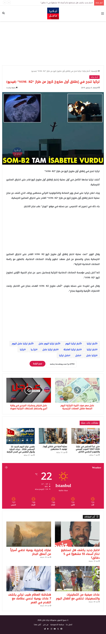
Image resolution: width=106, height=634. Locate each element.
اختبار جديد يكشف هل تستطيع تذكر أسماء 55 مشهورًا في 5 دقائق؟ (80, 553)
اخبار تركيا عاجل (50, 349)
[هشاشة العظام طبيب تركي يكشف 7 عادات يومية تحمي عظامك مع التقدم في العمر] (28, 578)
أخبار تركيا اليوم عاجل (49, 343)
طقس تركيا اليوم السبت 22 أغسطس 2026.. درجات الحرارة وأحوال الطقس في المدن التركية (21, 449)
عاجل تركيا (64, 355)
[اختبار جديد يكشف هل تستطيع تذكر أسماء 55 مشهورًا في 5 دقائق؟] (77, 534)
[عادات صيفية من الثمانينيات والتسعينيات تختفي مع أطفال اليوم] (77, 578)
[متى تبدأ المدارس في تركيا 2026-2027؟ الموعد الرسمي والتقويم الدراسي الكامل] (85, 436)
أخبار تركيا (86, 71)
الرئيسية (94, 71)
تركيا (22, 349)
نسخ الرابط (37, 364)
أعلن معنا (37, 624)
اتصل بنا (69, 624)
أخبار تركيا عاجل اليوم (22, 343)
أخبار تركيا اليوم (73, 343)
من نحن (45, 624)
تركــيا (33, 349)
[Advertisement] (53, 43)
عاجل (77, 355)
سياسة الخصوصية (57, 624)
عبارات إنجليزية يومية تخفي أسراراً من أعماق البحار (30, 552)
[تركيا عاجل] (53, 13)
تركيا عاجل (91, 355)
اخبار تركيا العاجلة (72, 349)
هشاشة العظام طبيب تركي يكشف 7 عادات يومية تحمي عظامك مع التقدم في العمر (29, 598)
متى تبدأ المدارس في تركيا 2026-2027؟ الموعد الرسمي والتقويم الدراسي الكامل (88, 449)
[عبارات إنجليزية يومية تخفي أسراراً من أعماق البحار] (28, 534)
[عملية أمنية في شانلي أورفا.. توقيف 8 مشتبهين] (53, 436)
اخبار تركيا (91, 349)
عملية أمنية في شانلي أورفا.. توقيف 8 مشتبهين (54, 448)
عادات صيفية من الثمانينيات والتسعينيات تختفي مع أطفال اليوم (78, 596)
